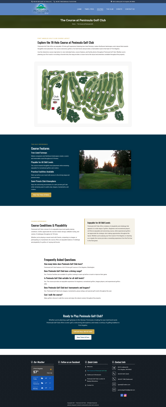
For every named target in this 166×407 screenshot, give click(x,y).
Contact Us (90, 385)
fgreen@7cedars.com (124, 384)
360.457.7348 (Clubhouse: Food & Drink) (66, 1)
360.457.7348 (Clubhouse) (125, 379)
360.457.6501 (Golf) (123, 374)
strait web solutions (94, 405)
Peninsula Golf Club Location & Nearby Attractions (96, 380)
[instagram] (125, 395)
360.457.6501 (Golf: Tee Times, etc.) (42, 1)
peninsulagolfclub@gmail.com (126, 390)
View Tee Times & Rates (41, 195)
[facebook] (121, 395)
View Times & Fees (83, 337)
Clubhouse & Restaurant (94, 375)
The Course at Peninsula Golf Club (97, 370)
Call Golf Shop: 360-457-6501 (83, 331)
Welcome (90, 366)
